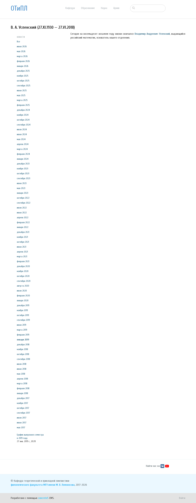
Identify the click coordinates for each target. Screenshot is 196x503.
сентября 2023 (23, 178)
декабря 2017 (23, 398)
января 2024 (22, 159)
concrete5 (43, 498)
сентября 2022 (23, 202)
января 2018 (22, 393)
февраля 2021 (23, 261)
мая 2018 (21, 373)
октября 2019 (23, 315)
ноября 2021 (22, 237)
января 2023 (22, 193)
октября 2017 (23, 408)
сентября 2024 (23, 124)
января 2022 (22, 227)
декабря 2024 (23, 110)
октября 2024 (23, 119)
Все (18, 41)
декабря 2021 (23, 232)
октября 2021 (23, 242)
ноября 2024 (22, 115)
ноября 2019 (22, 310)
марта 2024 (22, 149)
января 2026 (22, 66)
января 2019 (23, 339)
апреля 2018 (22, 378)
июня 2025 (22, 90)
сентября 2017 (23, 412)
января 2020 (22, 300)
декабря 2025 (23, 70)
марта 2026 (22, 56)
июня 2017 (21, 422)
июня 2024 (22, 134)
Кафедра (70, 8)
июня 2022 (22, 212)
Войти (182, 498)
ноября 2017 (22, 403)
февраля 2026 (23, 61)
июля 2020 (22, 290)
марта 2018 (22, 383)
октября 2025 (23, 80)
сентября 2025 (23, 85)
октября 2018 (23, 354)
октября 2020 (23, 276)
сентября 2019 (23, 320)
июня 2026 (22, 46)
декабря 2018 (23, 344)
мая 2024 (21, 139)
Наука (104, 8)
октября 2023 (23, 173)
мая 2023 (21, 188)
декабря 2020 (23, 266)
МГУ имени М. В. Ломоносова (59, 484)
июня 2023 (21, 183)
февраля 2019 (23, 334)
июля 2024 (22, 129)
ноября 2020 (22, 271)
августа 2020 (23, 285)
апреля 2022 (22, 217)
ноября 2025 (22, 75)
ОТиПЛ (19, 8)
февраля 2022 (23, 222)
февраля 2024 (23, 154)
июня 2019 (21, 325)
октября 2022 (23, 198)
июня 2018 (21, 369)
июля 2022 (22, 207)
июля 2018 (21, 364)
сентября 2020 (23, 281)
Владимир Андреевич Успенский (152, 33)
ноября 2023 (22, 168)
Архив (116, 8)
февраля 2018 (23, 388)
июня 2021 (21, 246)
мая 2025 (21, 95)
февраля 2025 (23, 105)
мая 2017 (21, 427)
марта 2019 (22, 329)
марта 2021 (22, 256)
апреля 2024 (22, 144)
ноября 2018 (22, 349)
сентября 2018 (23, 359)
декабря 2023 (23, 163)
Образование (88, 8)
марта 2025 (22, 100)
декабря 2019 (23, 305)
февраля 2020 (23, 295)
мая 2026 (21, 51)
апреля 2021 (22, 251)
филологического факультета (27, 484)
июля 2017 (21, 417)
